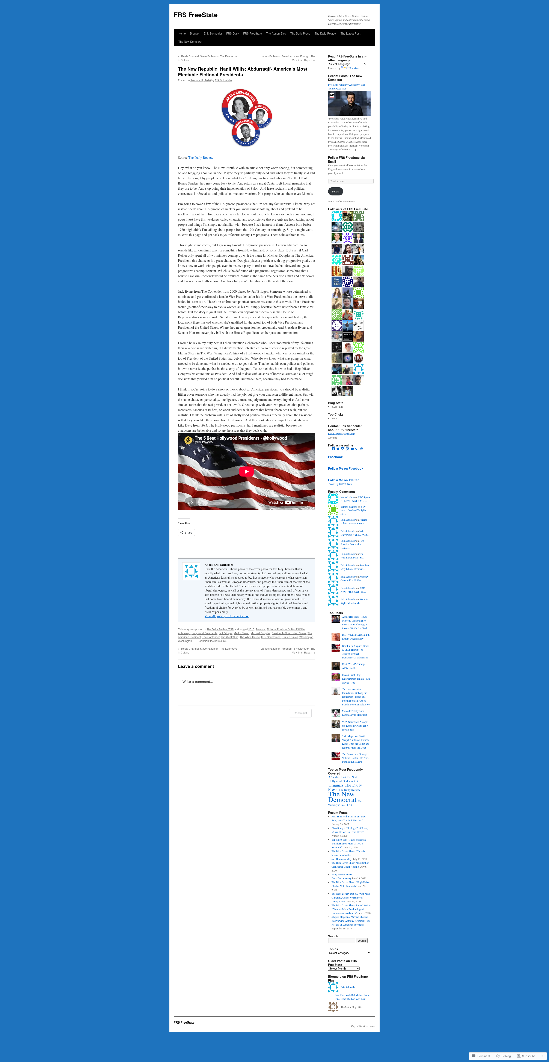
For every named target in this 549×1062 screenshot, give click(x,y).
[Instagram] (342, 449)
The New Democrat (190, 41)
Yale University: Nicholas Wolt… (355, 532)
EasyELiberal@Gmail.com (341, 433)
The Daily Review (325, 33)
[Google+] (357, 449)
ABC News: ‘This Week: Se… (353, 589)
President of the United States (289, 633)
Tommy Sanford (349, 506)
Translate (354, 68)
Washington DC (187, 641)
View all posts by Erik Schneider (227, 616)
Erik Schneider (213, 33)
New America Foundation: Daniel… (352, 544)
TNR (231, 629)
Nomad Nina (347, 497)
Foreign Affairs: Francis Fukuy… (354, 521)
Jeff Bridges (225, 633)
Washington (306, 637)
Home (182, 33)
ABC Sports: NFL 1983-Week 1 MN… (356, 498)
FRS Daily (232, 33)
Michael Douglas (260, 633)
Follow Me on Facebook (345, 468)
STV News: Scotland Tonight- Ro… (353, 510)
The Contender (211, 637)
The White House (250, 637)
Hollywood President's (204, 633)
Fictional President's (278, 629)
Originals (336, 785)
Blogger (194, 33)
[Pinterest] (347, 449)
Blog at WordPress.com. (362, 1026)
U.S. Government (271, 637)
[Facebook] (333, 449)
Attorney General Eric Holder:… (354, 578)
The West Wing (229, 637)
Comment (300, 713)
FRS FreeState (196, 14)
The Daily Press (300, 33)
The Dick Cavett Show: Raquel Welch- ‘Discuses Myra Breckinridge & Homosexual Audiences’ (351, 909)
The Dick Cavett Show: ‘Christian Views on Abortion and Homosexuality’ (349, 855)
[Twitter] (338, 449)
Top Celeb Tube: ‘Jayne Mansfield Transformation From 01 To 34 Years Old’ (349, 843)
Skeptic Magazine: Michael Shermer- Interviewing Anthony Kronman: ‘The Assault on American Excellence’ (351, 920)
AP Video (334, 777)
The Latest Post (350, 33)
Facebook (335, 457)
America (260, 629)
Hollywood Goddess (341, 781)
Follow (335, 191)
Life (356, 781)
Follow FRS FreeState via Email (346, 159)
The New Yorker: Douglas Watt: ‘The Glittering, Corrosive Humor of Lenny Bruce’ (351, 897)
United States (290, 637)
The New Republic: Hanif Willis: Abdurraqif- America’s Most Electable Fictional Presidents (242, 71)
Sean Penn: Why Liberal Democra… (356, 566)
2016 (251, 629)
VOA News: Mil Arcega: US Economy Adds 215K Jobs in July (355, 725)
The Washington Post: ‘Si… (353, 555)
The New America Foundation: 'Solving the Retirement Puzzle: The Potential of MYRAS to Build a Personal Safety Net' (356, 696)
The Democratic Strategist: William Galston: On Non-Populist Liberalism (355, 757)
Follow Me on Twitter (343, 480)
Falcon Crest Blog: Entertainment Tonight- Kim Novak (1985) (356, 678)
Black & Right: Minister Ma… (354, 601)
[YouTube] (352, 449)
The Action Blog (276, 33)
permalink (220, 641)
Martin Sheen (241, 633)
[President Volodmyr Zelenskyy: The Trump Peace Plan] (349, 114)
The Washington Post (345, 802)
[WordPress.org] (361, 449)
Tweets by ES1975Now (340, 484)
